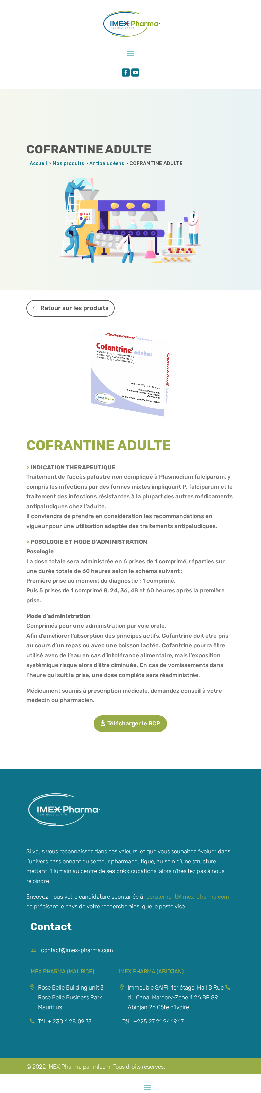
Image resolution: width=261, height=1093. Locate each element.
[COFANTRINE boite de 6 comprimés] (130, 378)
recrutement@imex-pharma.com (186, 896)
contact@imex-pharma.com (77, 950)
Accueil (38, 163)
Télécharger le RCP (133, 723)
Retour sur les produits (74, 308)
